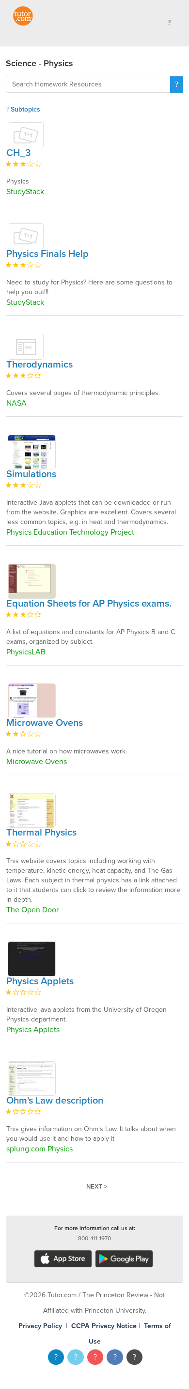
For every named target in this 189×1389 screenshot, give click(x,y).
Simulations (31, 474)
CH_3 (18, 153)
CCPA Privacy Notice (104, 1326)
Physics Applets (40, 981)
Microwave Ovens (44, 723)
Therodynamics (39, 364)
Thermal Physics (41, 832)
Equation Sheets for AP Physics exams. (89, 603)
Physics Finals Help (47, 254)
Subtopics (24, 109)
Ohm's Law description (54, 1100)
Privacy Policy (40, 1326)
